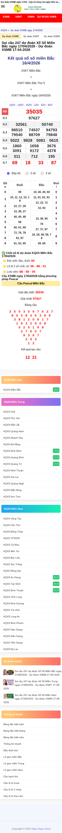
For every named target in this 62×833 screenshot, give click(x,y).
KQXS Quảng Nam (13, 431)
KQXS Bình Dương (13, 603)
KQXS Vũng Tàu (12, 518)
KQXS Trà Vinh (11, 610)
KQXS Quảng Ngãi (13, 483)
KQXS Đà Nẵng (11, 444)
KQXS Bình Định (12, 450)
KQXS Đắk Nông (12, 490)
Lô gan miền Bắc (12, 757)
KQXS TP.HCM (11, 538)
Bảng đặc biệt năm (13, 737)
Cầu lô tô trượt (11, 783)
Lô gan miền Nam (13, 770)
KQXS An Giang (12, 577)
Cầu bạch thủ (10, 776)
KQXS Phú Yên (11, 418)
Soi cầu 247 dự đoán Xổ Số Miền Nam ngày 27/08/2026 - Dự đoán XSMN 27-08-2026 (31, 699)
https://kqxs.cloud (41, 828)
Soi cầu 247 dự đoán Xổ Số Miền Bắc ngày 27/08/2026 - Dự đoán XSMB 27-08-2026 (38, 673)
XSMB (6, 16)
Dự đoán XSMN (52, 36)
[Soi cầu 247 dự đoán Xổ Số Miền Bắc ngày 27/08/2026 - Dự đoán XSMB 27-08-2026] (9, 672)
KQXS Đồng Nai (12, 570)
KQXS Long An (11, 616)
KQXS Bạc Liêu (11, 557)
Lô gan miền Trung (13, 763)
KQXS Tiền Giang (13, 642)
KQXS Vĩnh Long (12, 597)
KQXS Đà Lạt (10, 649)
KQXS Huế (9, 411)
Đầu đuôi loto (10, 750)
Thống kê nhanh (12, 743)
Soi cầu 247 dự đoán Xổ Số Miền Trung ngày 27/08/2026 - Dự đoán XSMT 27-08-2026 (31, 685)
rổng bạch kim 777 (30, 812)
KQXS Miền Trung (14, 402)
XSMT (18, 16)
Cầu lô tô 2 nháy (12, 789)
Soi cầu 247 (30, 24)
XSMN (31, 16)
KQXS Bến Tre (11, 551)
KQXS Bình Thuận (13, 590)
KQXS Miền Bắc (13, 380)
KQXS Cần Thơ (11, 525)
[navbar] (3, 6)
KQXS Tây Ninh (11, 583)
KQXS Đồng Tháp (13, 531)
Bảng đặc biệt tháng (14, 730)
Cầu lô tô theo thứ (13, 796)
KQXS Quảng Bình (13, 457)
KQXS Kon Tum (11, 496)
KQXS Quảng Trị (12, 464)
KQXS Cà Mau (11, 544)
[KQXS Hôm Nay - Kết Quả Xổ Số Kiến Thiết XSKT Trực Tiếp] (31, 8)
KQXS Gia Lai (10, 477)
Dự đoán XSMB (43, 16)
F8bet (13, 812)
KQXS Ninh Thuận (13, 470)
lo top (46, 812)
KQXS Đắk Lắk (11, 424)
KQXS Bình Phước (13, 623)
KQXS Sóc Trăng (12, 564)
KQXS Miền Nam (13, 508)
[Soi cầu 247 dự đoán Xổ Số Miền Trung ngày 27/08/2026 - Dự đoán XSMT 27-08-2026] (9, 682)
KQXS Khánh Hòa (13, 437)
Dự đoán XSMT (31, 36)
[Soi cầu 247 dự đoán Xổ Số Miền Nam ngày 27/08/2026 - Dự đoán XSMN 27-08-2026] (9, 696)
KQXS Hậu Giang (12, 629)
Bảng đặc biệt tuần (13, 724)
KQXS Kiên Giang (13, 636)
